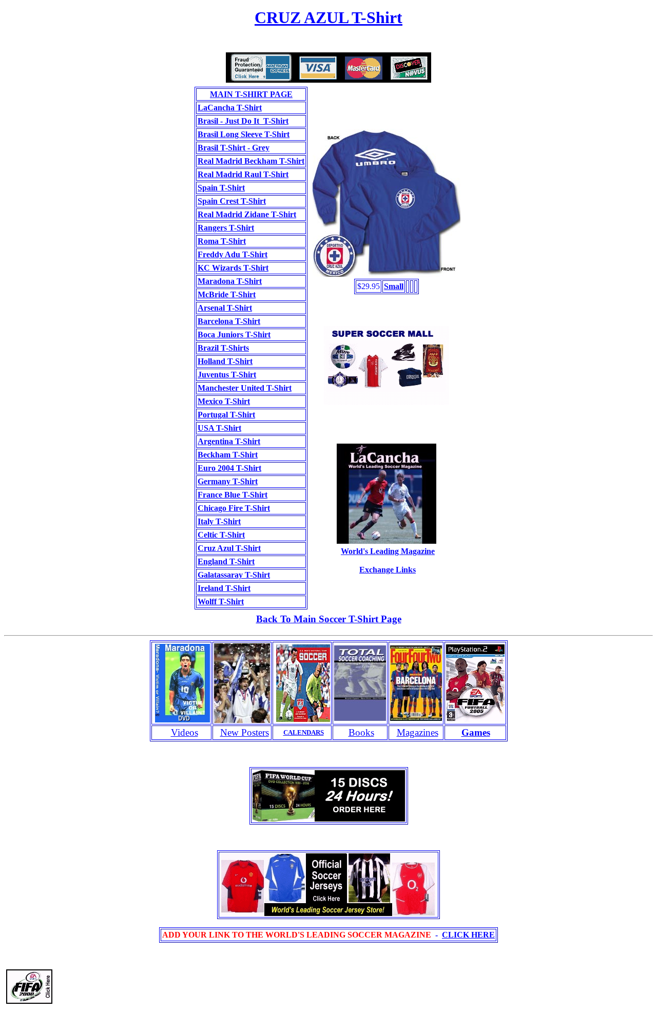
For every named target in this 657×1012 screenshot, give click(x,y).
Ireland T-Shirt (224, 588)
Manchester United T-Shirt (245, 388)
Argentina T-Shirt (229, 441)
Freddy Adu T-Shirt (232, 254)
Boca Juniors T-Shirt (234, 334)
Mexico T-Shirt (224, 401)
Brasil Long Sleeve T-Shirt (243, 134)
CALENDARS (303, 732)
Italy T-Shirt (219, 521)
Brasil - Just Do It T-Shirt (243, 121)
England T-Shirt (226, 561)
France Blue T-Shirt (232, 494)
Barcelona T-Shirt (229, 321)
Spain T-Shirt (221, 187)
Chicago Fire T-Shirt (234, 508)
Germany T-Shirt (228, 481)
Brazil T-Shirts (223, 347)
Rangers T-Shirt (226, 227)
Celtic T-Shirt (221, 534)
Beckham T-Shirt (228, 454)
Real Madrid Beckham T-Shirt (251, 161)
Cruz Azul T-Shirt (229, 548)
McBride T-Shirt (227, 294)
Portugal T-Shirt (226, 414)
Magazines (417, 732)
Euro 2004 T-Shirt (229, 468)
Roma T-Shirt (222, 241)
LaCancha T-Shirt (230, 107)
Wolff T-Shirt (221, 601)
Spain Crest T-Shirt (232, 201)
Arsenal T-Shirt (225, 307)
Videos (184, 732)
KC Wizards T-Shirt (233, 267)
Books (361, 732)
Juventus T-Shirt (227, 374)
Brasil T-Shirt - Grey (233, 147)
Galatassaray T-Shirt (234, 574)
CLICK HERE (468, 934)
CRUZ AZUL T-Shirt (328, 17)
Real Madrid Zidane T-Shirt (247, 214)
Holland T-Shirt (225, 361)
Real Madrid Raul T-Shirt (243, 174)
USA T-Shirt (219, 428)
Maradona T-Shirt (230, 281)
